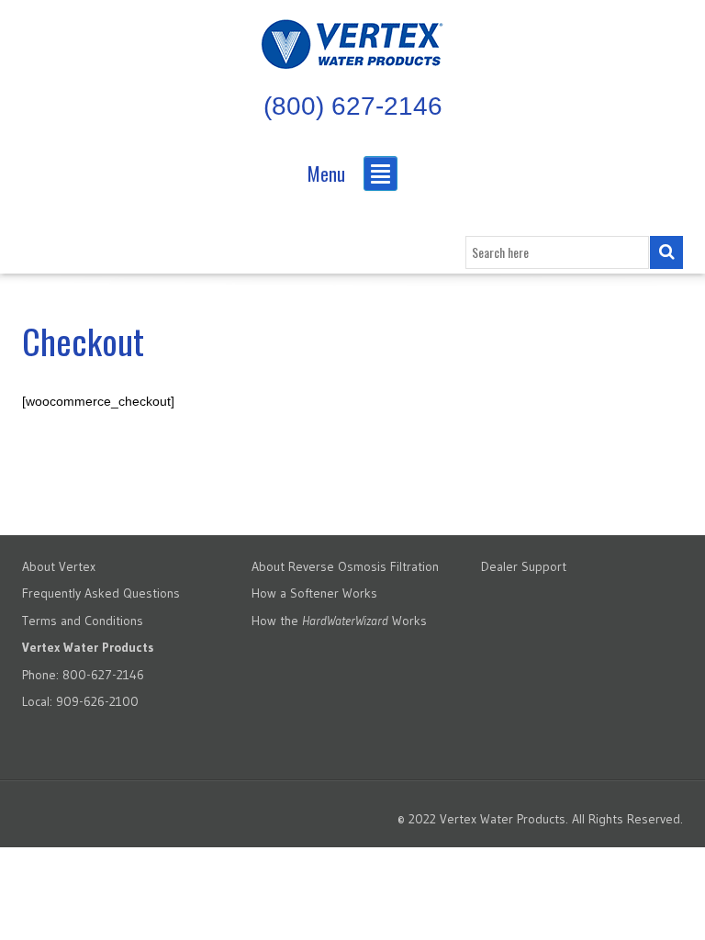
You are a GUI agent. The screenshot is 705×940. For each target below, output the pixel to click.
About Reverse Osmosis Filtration (345, 566)
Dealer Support (523, 566)
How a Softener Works (314, 593)
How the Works (339, 620)
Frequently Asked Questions (101, 593)
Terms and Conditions (82, 620)
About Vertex (58, 566)
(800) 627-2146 (352, 106)
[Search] (666, 252)
